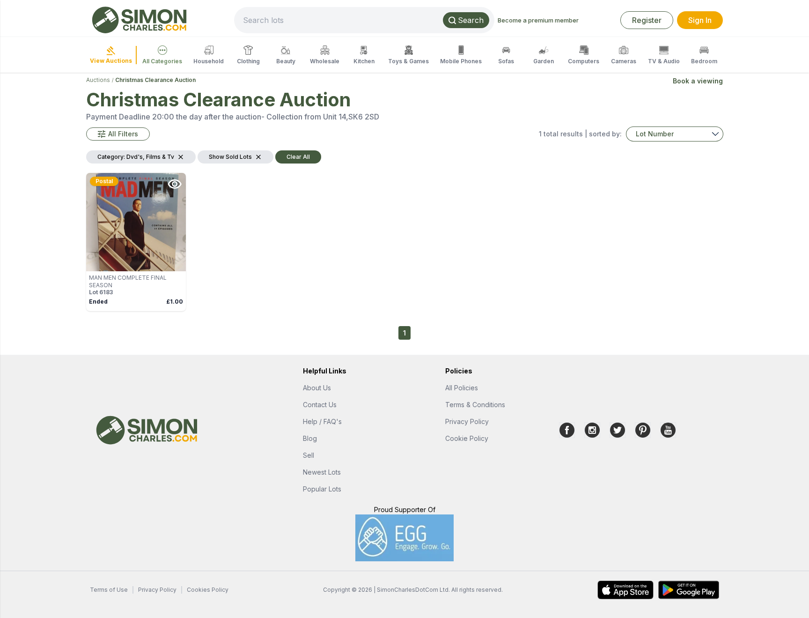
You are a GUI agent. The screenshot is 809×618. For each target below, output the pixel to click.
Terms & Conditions (475, 405)
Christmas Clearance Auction (155, 79)
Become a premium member (538, 20)
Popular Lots (322, 489)
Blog (310, 438)
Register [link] (647, 20)
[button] (118, 134)
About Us (317, 388)
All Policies (461, 388)
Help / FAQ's (322, 421)
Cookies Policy (207, 589)
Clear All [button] (298, 156)
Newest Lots (322, 472)
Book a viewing (698, 81)
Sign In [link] (700, 20)
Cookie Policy (466, 438)
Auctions (98, 79)
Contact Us (320, 405)
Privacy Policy (467, 421)
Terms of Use (109, 589)
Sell (308, 455)
